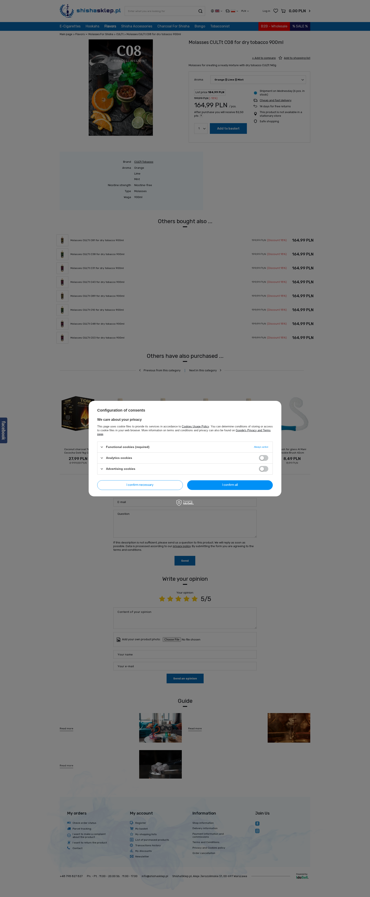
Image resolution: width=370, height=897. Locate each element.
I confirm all (230, 485)
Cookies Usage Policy (195, 426)
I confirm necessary (140, 485)
